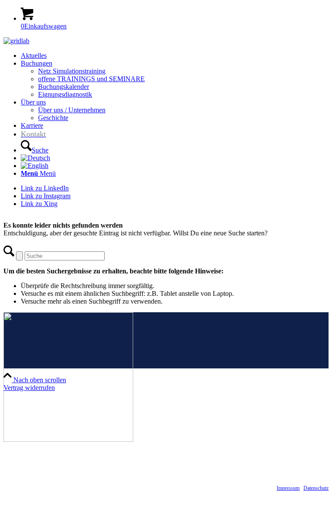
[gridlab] (16, 40)
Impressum (288, 488)
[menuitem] (175, 56)
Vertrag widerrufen (29, 387)
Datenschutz (316, 488)
